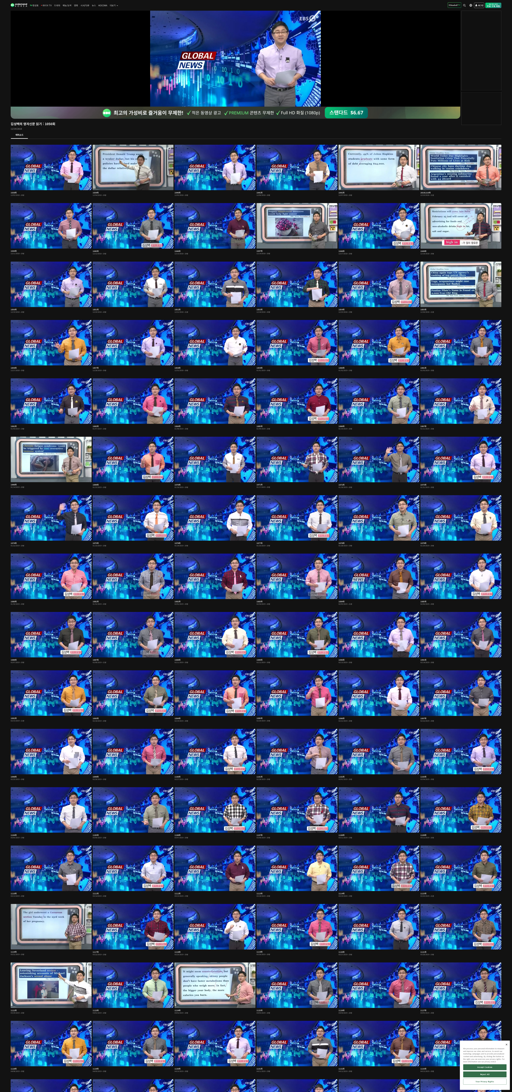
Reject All (485, 1074)
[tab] (19, 135)
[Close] (506, 1044)
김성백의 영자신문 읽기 (26, 123)
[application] (235, 59)
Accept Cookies (484, 1067)
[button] (235, 58)
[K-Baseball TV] (454, 5)
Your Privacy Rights (485, 1081)
